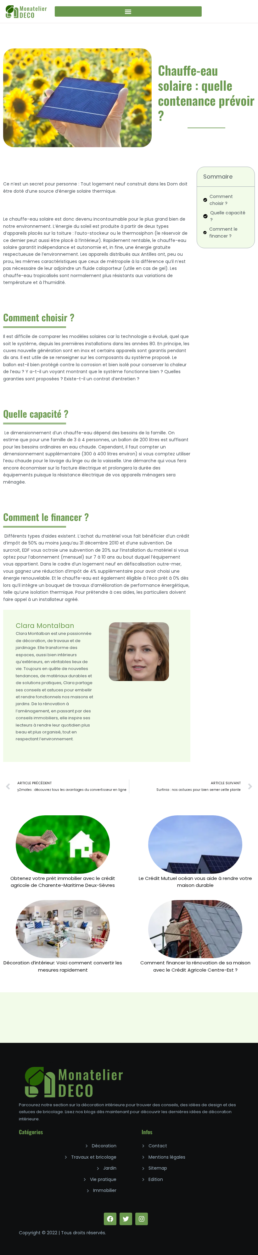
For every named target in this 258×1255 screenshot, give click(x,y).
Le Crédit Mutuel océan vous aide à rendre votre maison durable (195, 881)
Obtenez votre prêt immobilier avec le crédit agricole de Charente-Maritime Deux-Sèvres (62, 881)
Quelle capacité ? (227, 216)
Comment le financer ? (223, 232)
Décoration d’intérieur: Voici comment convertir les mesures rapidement (62, 966)
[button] (128, 11)
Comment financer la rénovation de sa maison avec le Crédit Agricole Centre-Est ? (195, 966)
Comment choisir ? (221, 199)
